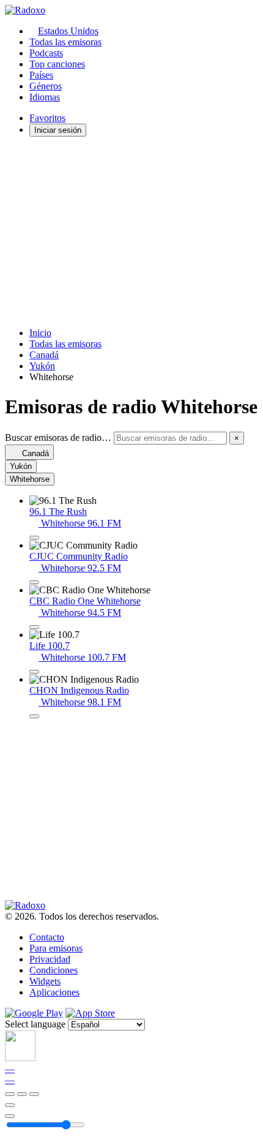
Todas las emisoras (65, 42)
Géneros (45, 86)
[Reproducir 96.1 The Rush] (34, 537)
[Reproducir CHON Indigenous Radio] (34, 716)
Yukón (42, 366)
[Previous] (10, 1094)
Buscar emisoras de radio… (58, 437)
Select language (35, 1024)
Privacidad (49, 959)
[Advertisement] (131, 232)
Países (41, 75)
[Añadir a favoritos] (10, 1105)
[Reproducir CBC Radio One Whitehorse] (34, 627)
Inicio (40, 333)
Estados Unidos (68, 31)
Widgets (45, 981)
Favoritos (47, 118)
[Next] (34, 1094)
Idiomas (44, 97)
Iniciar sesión (57, 130)
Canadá (44, 355)
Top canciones (57, 64)
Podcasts (46, 53)
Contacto (46, 937)
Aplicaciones (54, 992)
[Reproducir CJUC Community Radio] (34, 582)
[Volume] (10, 1116)
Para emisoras (56, 948)
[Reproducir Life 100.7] (34, 672)
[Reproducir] (22, 1094)
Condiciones (53, 970)
